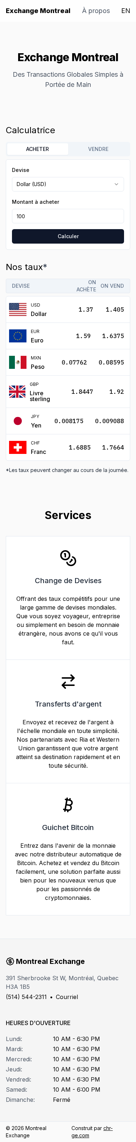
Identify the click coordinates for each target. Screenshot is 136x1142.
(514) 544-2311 (26, 996)
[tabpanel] (68, 204)
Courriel (67, 996)
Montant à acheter (35, 202)
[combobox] (68, 184)
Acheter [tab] (37, 149)
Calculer (68, 236)
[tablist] (68, 149)
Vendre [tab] (98, 149)
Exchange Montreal (38, 10)
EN (125, 10)
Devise (20, 170)
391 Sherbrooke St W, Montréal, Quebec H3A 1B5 (62, 982)
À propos (96, 10)
